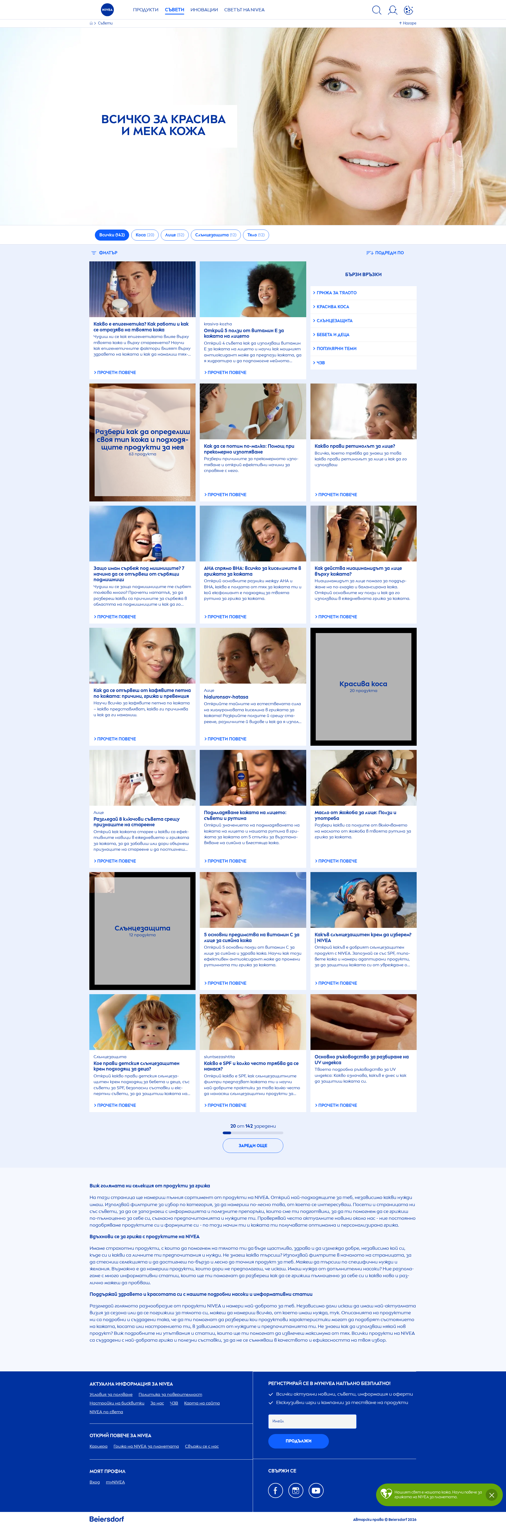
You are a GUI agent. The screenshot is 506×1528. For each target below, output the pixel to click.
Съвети (174, 10)
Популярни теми (337, 348)
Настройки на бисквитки (117, 1403)
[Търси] (377, 11)
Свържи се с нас (202, 1446)
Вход (95, 1482)
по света (106, 1411)
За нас (157, 1403)
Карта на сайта (202, 1403)
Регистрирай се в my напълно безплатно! (329, 1383)
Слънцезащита (335, 320)
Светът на (244, 10)
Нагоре (409, 23)
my (115, 1482)
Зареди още (253, 1145)
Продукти (145, 10)
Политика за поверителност (170, 1394)
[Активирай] (408, 11)
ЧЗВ (321, 362)
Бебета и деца (333, 334)
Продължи (299, 1441)
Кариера (99, 1446)
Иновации (204, 10)
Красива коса (333, 306)
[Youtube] (316, 1490)
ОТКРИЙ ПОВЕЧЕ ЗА (120, 1436)
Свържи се (282, 1471)
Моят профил (107, 1471)
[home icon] (92, 23)
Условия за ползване (111, 1394)
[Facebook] (275, 1490)
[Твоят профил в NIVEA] (393, 11)
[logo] (107, 11)
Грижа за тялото (337, 292)
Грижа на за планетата (146, 1446)
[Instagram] (295, 1490)
